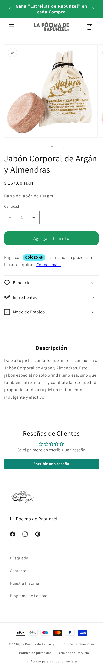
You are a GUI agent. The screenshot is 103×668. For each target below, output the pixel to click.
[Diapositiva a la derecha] (63, 147)
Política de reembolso (78, 644)
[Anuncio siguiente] (93, 8)
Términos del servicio (73, 653)
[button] (11, 27)
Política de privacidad (35, 653)
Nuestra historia (24, 583)
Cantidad (11, 206)
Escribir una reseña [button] (51, 463)
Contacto (18, 570)
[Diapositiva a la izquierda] (39, 147)
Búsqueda (19, 558)
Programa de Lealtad (29, 595)
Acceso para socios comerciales (54, 661)
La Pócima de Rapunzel (38, 644)
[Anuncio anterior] (9, 8)
